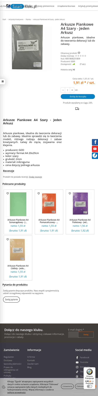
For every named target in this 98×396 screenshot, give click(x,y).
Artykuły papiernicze (23, 6)
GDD (73, 61)
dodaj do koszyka (78, 96)
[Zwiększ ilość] (63, 90)
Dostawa (8, 360)
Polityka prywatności (9, 377)
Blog (29, 367)
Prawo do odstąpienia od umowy (11, 370)
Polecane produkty (14, 184)
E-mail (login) (75, 329)
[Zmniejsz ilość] (72, 90)
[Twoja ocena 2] (78, 56)
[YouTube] (95, 148)
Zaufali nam (33, 363)
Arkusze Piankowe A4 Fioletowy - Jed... (80, 221)
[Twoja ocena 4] (83, 56)
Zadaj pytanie (11, 299)
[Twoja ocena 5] (85, 56)
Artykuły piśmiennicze (44, 6)
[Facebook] (95, 142)
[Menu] (93, 368)
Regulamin (9, 357)
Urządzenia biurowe (66, 6)
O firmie (31, 357)
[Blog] (95, 155)
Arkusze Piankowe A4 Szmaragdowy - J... (18, 221)
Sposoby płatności (12, 363)
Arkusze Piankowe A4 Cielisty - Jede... (18, 267)
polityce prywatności (16, 392)
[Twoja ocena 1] (76, 56)
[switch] (89, 386)
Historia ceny (67, 69)
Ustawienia (67, 386)
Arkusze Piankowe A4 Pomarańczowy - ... (49, 221)
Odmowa (81, 386)
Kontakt (31, 360)
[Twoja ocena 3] (80, 56)
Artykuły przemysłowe (88, 6)
